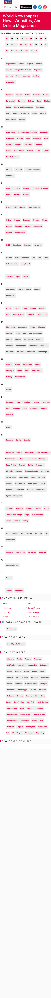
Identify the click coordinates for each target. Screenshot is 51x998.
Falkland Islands (34, 207)
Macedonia (10, 327)
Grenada (18, 226)
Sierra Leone (11, 477)
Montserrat (33, 346)
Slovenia (18, 471)
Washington (30, 727)
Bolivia (8, 107)
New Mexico (19, 702)
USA (46, 533)
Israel (46, 258)
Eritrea (8, 194)
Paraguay (17, 408)
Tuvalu (8, 521)
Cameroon (10, 138)
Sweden (30, 490)
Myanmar (31, 352)
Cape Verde (10, 132)
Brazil (8, 113)
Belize (27, 95)
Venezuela (32, 552)
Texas (34, 720)
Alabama (10, 659)
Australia (26, 76)
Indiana (10, 677)
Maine (9, 684)
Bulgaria (43, 113)
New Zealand (20, 377)
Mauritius (20, 352)
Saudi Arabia (11, 465)
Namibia (9, 364)
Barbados (21, 101)
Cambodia (44, 132)
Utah (41, 720)
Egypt (18, 188)
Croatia (30, 151)
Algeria (30, 64)
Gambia (17, 220)
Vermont (10, 727)
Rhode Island (25, 714)
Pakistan (9, 402)
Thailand (38, 508)
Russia (18, 440)
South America (33, 617)
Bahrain (45, 95)
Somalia (9, 483)
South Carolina (39, 714)
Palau (18, 402)
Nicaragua (10, 371)
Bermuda (36, 95)
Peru (25, 408)
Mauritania (10, 352)
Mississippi (22, 690)
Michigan (43, 684)
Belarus (31, 101)
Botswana (40, 107)
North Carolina (42, 702)
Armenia (9, 76)
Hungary (27, 245)
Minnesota (11, 690)
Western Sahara (12, 565)
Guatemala (37, 226)
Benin (39, 101)
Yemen (9, 578)
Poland (44, 408)
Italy (16, 264)
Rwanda (27, 440)
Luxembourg (42, 314)
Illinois (42, 671)
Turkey (25, 521)
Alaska (19, 659)
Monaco (18, 339)
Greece (9, 226)
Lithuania (30, 314)
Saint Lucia (29, 453)
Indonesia (25, 258)
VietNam (42, 552)
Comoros (38, 144)
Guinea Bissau (20, 232)
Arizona (28, 659)
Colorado (21, 665)
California (10, 665)
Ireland (9, 264)
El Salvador (27, 188)
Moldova (39, 339)
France (9, 207)
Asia (29, 604)
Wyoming (40, 733)
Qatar (8, 427)
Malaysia (41, 327)
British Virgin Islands (21, 113)
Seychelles (45, 471)
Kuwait (20, 289)
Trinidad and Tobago (14, 515)
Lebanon (33, 308)
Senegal (22, 465)
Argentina (38, 70)
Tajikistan (19, 508)
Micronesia (28, 339)
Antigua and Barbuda (23, 70)
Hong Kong (17, 245)
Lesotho (17, 308)
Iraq (39, 258)
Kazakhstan (10, 289)
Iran (33, 258)
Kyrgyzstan (10, 295)
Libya (8, 314)
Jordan (25, 277)
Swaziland (20, 490)
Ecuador (9, 188)
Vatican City (20, 552)
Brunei (34, 113)
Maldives (9, 333)
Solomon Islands (31, 471)
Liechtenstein (18, 314)
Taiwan (29, 508)
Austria (36, 76)
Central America (34, 608)
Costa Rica (28, 144)
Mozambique (43, 352)
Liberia (41, 308)
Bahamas (9, 95)
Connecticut (32, 665)
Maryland (18, 684)
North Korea (36, 371)
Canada (20, 138)
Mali (24, 333)
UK (22, 533)
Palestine (26, 402)
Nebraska (10, 696)
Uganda (15, 533)
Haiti (8, 245)
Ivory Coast (25, 264)
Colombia (17, 144)
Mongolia (9, 346)
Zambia (9, 590)
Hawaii (26, 671)
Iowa (17, 677)
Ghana (44, 220)
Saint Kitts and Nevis (14, 453)
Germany (26, 220)
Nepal (37, 364)
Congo (8, 151)
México (9, 339)
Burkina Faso (11, 119)
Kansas (25, 677)
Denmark (18, 169)
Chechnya (37, 138)
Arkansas (37, 659)
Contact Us (11, 629)
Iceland (9, 258)
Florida (9, 671)
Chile (46, 138)
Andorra (39, 64)
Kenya (28, 289)
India (17, 258)
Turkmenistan (37, 515)
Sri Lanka (41, 477)
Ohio (22, 708)
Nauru (17, 364)
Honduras (37, 245)
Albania (21, 64)
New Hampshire (32, 696)
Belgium (19, 95)
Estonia (17, 194)
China (8, 144)
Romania (9, 440)
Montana (42, 690)
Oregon (40, 708)
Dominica (9, 176)
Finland (22, 207)
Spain (33, 477)
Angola (9, 70)
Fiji (15, 207)
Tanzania (9, 508)
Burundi (22, 119)
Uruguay (38, 533)
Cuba (38, 151)
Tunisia (17, 521)
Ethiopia (26, 194)
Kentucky (34, 677)
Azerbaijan (10, 82)
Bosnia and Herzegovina (23, 107)
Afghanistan (11, 64)
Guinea (9, 232)
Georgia (36, 220)
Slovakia (9, 471)
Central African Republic (27, 132)
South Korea (23, 477)
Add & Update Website (16, 644)
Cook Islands (19, 151)
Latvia (8, 308)
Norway (9, 377)
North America (33, 612)
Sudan (42, 483)
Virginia (20, 727)
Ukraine (29, 533)
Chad (28, 138)
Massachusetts (31, 684)
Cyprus (46, 151)
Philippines (34, 408)
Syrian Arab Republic (14, 496)
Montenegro (21, 346)
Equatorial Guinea (41, 188)
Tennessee (24, 720)
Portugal (9, 414)
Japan (17, 277)
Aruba (18, 76)
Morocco (44, 346)
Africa (5, 604)
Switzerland (40, 490)
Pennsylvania (12, 714)
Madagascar (22, 327)
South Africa (20, 483)
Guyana (27, 226)
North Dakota (12, 708)
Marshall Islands (35, 333)
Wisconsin (29, 733)
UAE (8, 533)
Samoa (23, 459)
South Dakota (12, 720)
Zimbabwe (19, 590)
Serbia (30, 465)
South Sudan (33, 483)
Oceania (6, 617)
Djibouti (9, 169)
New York (30, 702)
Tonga (46, 508)
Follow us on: (11, 7)
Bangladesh (10, 101)
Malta (18, 333)
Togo (27, 515)
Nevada (20, 696)
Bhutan (47, 101)
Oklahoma (30, 708)
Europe (6, 612)
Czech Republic (12, 157)
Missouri (33, 690)
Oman (8, 389)
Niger (27, 371)
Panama (36, 402)
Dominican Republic (32, 169)
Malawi (32, 327)
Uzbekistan (10, 540)
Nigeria (19, 371)
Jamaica (9, 277)
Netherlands (27, 364)
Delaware (43, 665)
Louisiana (45, 677)
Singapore (39, 465)
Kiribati (36, 289)
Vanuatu (9, 552)
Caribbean (7, 608)
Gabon (8, 220)
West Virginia (17, 733)
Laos (25, 308)
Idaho (34, 671)
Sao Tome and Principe (37, 459)
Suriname (9, 490)
